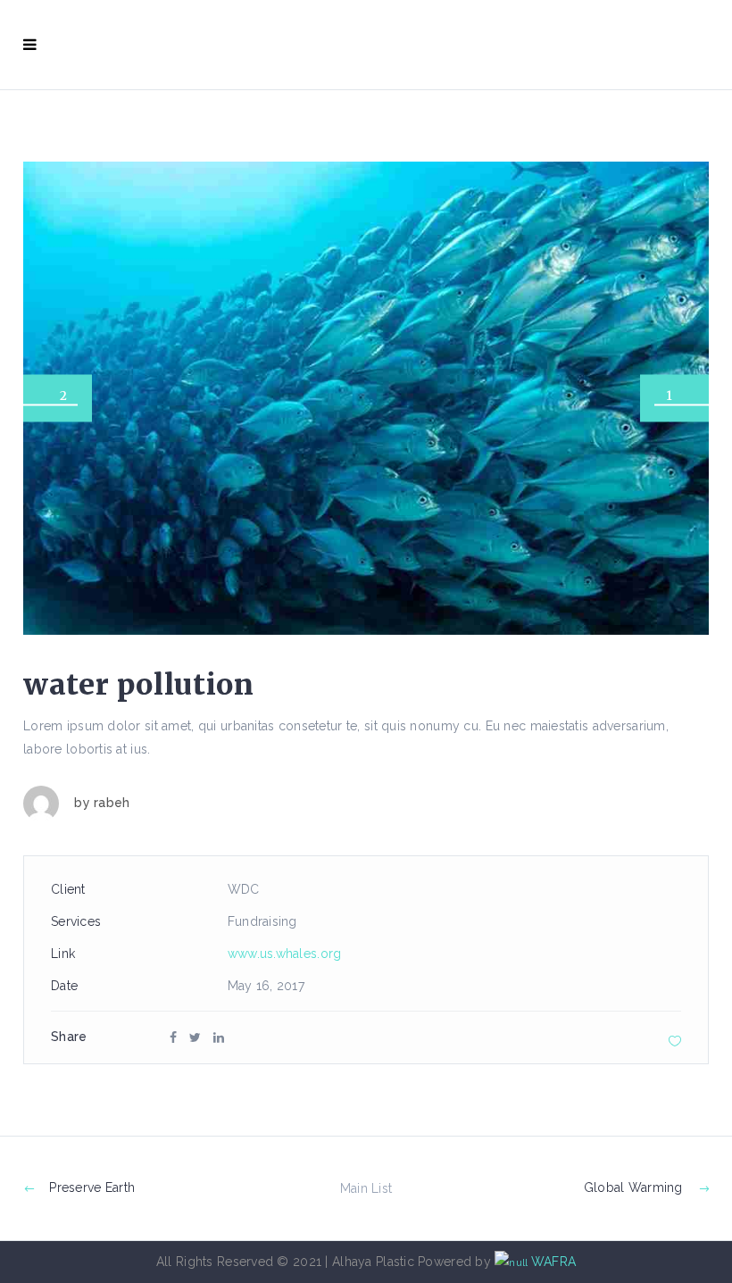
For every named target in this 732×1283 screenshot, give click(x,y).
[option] (366, 398)
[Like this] (675, 1041)
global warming (633, 1187)
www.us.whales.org (285, 953)
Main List (366, 1188)
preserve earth (92, 1187)
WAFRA (553, 1261)
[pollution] (366, 398)
